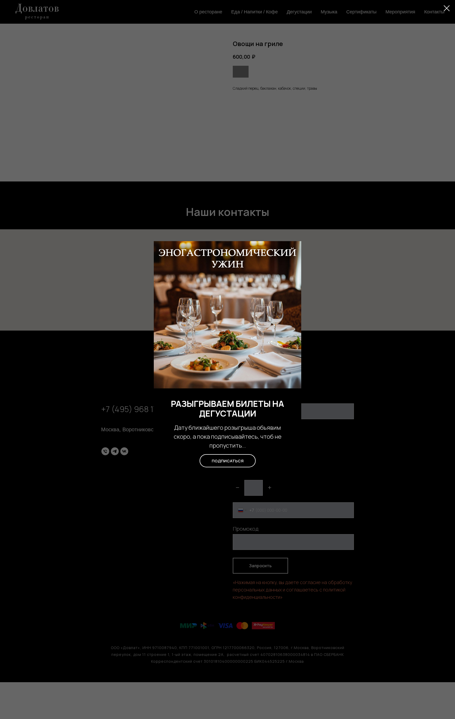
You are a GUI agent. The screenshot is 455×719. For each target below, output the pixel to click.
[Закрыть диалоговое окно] (446, 8)
